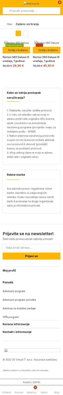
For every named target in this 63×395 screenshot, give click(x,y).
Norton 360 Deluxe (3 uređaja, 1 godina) (16, 59)
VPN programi (11, 317)
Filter (9, 24)
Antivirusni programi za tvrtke (19, 299)
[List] (26, 33)
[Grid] (18, 33)
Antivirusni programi (14, 291)
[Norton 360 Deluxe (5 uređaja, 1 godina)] (46, 43)
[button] (57, 3)
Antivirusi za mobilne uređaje (19, 308)
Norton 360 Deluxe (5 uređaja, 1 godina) (46, 59)
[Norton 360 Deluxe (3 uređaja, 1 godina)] (16, 43)
